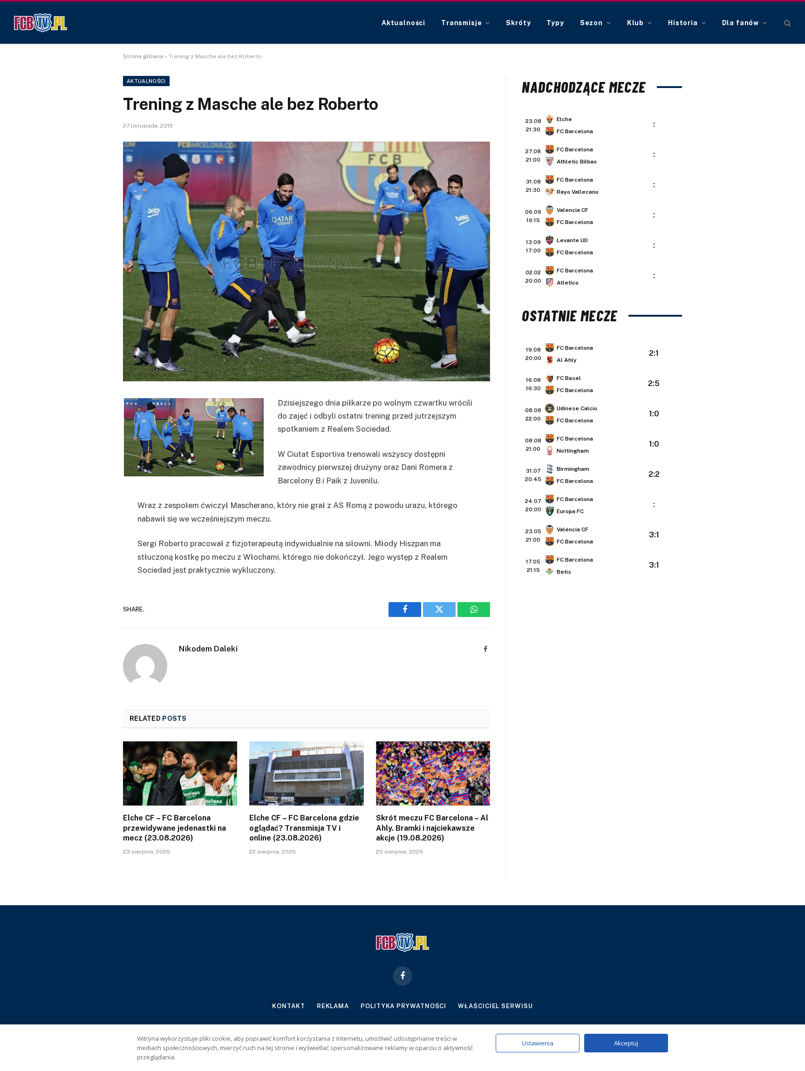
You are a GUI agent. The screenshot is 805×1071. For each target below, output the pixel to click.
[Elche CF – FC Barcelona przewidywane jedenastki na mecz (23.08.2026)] (180, 773)
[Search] (786, 23)
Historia (683, 23)
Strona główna (143, 56)
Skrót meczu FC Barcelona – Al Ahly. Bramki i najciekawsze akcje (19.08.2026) (432, 828)
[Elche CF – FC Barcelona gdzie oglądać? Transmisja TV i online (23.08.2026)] (306, 773)
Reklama (333, 1006)
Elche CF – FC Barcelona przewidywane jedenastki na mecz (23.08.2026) (174, 828)
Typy (555, 23)
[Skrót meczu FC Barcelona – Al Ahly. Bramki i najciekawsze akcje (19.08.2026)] (433, 773)
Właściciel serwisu (495, 1006)
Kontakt (288, 1006)
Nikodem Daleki (208, 648)
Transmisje (461, 23)
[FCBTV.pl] (40, 23)
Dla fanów (740, 23)
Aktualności (403, 23)
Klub (635, 23)
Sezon (591, 23)
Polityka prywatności (403, 1006)
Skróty (518, 23)
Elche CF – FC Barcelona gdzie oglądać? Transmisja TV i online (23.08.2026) (304, 828)
